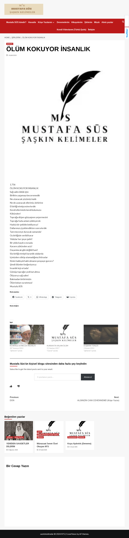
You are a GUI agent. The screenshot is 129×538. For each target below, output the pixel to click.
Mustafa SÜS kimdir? (16, 22)
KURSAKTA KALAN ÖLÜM (57, 346)
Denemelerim (63, 22)
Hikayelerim (77, 22)
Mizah (97, 22)
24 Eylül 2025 (42, 450)
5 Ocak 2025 (73, 447)
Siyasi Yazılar (19, 437)
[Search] (123, 22)
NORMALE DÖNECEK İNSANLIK (23, 346)
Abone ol (88, 377)
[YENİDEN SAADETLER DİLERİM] (18, 430)
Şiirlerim (88, 22)
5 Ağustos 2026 (13, 450)
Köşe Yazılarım (45, 22)
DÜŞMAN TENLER (91, 346)
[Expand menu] (53, 22)
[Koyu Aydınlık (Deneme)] (80, 430)
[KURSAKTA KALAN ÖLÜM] (64, 334)
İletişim (91, 30)
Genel (39, 431)
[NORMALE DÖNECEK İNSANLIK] (27, 334)
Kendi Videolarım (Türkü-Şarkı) (71, 30)
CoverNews (71, 534)
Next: (98, 399)
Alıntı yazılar (107, 22)
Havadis (32, 22)
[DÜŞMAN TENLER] (101, 334)
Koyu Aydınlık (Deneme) (79, 443)
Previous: (14, 399)
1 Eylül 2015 (12, 55)
